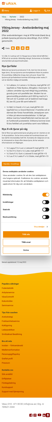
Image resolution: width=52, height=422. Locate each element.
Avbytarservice (8, 292)
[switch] (45, 202)
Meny (6, 10)
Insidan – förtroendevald (12, 345)
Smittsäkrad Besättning (12, 334)
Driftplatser (6, 378)
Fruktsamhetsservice (10, 321)
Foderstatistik (7, 288)
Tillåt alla (26, 234)
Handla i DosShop (11, 164)
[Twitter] (18, 48)
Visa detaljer (39, 227)
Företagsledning (9, 383)
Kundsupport (7, 387)
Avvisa (26, 250)
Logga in (36, 10)
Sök (48, 10)
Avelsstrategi (7, 317)
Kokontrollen (7, 301)
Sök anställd (7, 374)
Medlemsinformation (11, 350)
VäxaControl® (8, 297)
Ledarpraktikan (8, 330)
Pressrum (6, 363)
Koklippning (7, 325)
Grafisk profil (7, 358)
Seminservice (7, 305)
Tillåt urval (26, 242)
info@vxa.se (30, 404)
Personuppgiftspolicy (11, 354)
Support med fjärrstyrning (13, 391)
